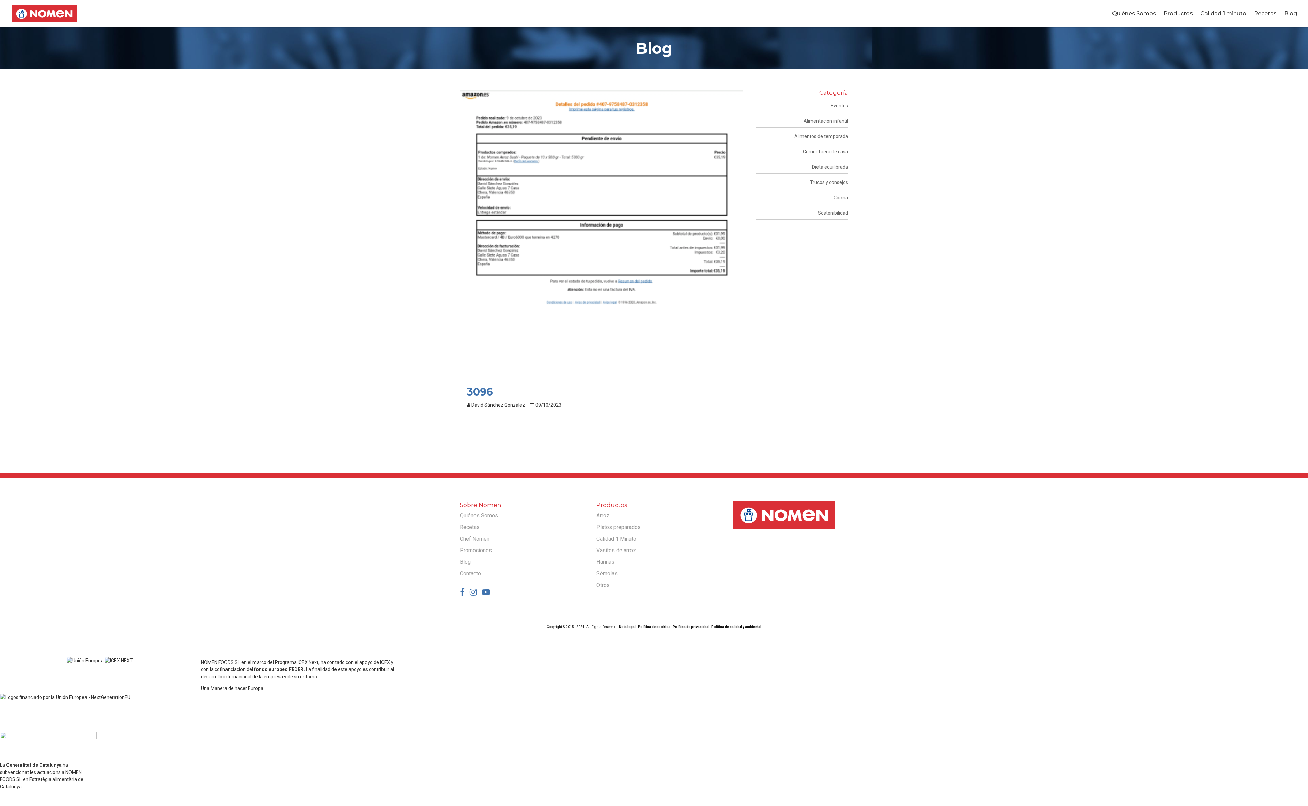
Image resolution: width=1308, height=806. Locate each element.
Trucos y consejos (829, 182)
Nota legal (627, 627)
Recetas (1265, 14)
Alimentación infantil (826, 121)
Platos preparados (618, 527)
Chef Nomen (474, 539)
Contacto (470, 573)
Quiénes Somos (1134, 14)
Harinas (605, 562)
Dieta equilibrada (830, 167)
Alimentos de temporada (821, 136)
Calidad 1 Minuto (616, 539)
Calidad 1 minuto (1223, 14)
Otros (603, 585)
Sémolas (607, 573)
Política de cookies (654, 627)
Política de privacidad (691, 627)
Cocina (841, 197)
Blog (1290, 14)
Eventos (839, 105)
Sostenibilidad (833, 213)
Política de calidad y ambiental (736, 627)
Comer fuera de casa (825, 151)
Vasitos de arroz (616, 550)
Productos (1178, 14)
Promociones (476, 550)
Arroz (602, 515)
